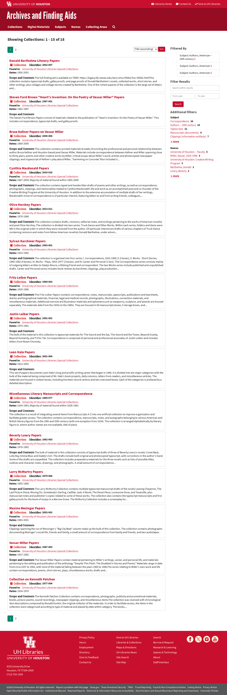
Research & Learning (164, 647)
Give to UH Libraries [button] (209, 4)
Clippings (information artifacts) (188, 136)
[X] (198, 639)
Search (157, 637)
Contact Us (85, 662)
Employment (86, 647)
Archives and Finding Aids (41, 15)
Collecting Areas (96, 27)
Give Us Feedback (89, 657)
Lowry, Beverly (178, 171)
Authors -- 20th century (183, 125)
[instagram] (206, 639)
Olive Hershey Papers (25, 204)
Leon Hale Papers (22, 352)
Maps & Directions (126, 647)
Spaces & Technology (165, 652)
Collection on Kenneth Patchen (32, 579)
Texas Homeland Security (113, 687)
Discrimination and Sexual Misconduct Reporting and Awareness (167, 691)
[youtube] (215, 639)
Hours (82, 642)
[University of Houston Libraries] (28, 647)
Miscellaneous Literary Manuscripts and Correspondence (50, 393)
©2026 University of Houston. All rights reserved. (31, 687)
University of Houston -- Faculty (187, 152)
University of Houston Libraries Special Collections (50, 69)
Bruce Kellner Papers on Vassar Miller (36, 132)
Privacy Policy (86, 637)
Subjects (60, 27)
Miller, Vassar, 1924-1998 (184, 156)
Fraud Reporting (143, 687)
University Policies (209, 691)
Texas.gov (94, 687)
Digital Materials (39, 27)
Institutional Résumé (55, 691)
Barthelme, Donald (181, 167)
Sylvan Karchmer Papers (27, 241)
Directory (84, 652)
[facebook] (190, 639)
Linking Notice (194, 687)
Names (75, 27)
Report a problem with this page (72, 687)
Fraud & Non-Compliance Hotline (169, 687)
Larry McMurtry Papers (26, 472)
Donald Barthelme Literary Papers (34, 60)
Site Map (121, 662)
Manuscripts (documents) (184, 133)
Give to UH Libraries (127, 637)
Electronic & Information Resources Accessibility (110, 691)
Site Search (122, 657)
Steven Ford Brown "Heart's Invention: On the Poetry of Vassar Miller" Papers (66, 97)
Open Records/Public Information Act (25, 691)
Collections (15, 27)
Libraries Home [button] (163, 4)
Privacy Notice (210, 687)
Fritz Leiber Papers (23, 277)
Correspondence (180, 121)
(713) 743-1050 (15, 674)
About (156, 657)
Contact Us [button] (185, 4)
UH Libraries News (126, 652)
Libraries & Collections (128, 642)
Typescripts (177, 129)
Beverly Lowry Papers (25, 435)
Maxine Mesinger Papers (27, 508)
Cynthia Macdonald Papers (29, 168)
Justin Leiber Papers (24, 314)
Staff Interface (161, 662)
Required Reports (76, 691)
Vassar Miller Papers (24, 543)
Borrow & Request (163, 642)
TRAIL (130, 687)
